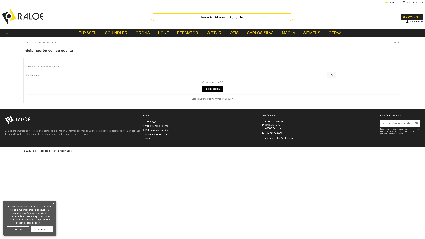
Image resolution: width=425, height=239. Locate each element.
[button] (7, 33)
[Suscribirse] (416, 123)
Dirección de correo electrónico (43, 66)
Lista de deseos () (414, 2)
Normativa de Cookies (157, 134)
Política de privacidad (157, 130)
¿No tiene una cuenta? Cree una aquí (212, 98)
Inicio (148, 138)
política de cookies (33, 223)
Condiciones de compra (158, 125)
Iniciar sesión (212, 88)
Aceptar (42, 229)
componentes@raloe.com (279, 138)
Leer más (18, 229)
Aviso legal (151, 121)
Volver (397, 42)
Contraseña (32, 75)
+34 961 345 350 (274, 133)
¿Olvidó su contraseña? (212, 82)
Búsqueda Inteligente (213, 17)
